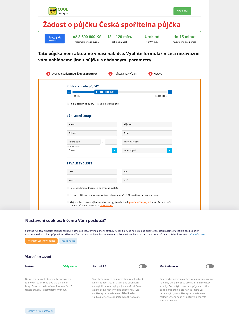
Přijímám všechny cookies (41, 240)
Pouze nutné (68, 240)
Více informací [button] (197, 234)
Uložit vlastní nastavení (40, 310)
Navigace (182, 11)
